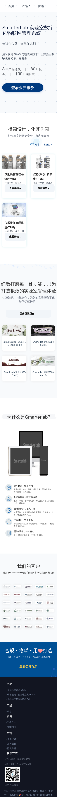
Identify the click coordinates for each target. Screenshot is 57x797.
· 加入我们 (11, 743)
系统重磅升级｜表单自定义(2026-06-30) (15, 343)
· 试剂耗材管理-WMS (16, 689)
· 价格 (9, 711)
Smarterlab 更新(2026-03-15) (43, 374)
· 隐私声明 (11, 748)
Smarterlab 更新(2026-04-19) (15, 374)
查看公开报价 (22, 87)
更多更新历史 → (28, 313)
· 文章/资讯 (11, 726)
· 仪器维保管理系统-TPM (18, 699)
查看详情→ (15, 188)
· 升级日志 (11, 722)
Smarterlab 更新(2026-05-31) (43, 343)
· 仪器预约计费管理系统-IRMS (20, 694)
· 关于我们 (11, 739)
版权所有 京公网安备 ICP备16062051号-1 (31, 794)
